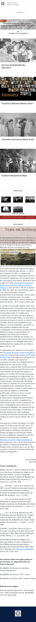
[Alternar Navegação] (3, 12)
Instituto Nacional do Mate (14, 175)
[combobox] (25, 12)
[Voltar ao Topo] (32, 618)
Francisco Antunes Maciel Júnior (17, 103)
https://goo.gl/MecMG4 (25, 549)
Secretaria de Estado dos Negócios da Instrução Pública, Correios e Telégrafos (17, 285)
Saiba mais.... (15, 252)
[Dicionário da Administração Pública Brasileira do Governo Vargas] (18, 24)
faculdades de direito (11, 353)
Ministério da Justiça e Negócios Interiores (16, 440)
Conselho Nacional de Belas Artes (18, 139)
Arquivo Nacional (12, 3)
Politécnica (23, 355)
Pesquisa (11, 12)
